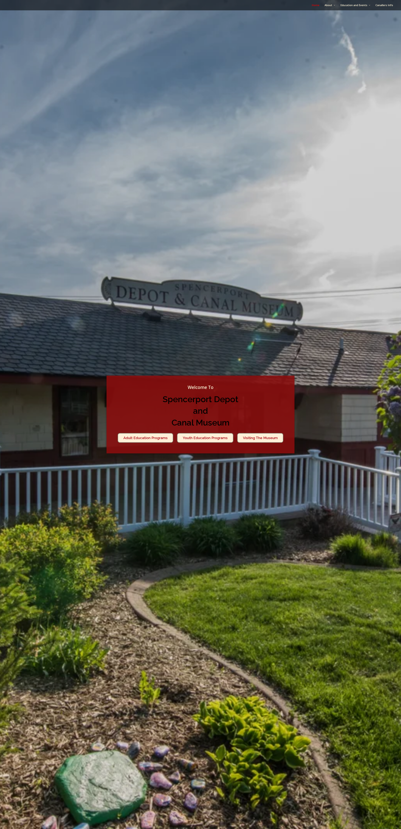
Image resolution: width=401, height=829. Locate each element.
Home (315, 5)
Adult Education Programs (145, 438)
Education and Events (353, 5)
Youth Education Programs (205, 438)
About (328, 5)
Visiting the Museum (260, 438)
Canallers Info (384, 5)
